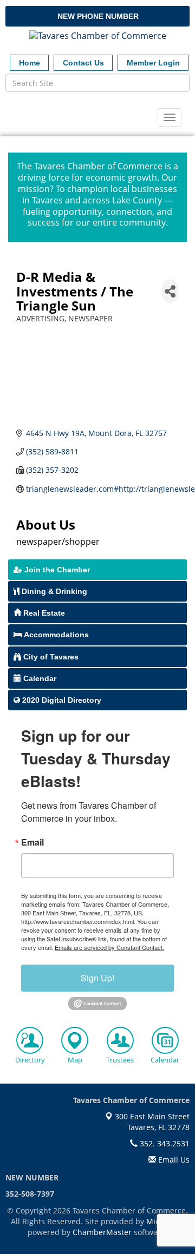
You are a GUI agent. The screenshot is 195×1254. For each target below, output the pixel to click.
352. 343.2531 (164, 1143)
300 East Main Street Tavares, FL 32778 (151, 1121)
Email (32, 842)
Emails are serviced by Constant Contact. (109, 947)
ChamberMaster (102, 1232)
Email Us (173, 1159)
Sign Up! (97, 978)
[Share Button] (170, 291)
